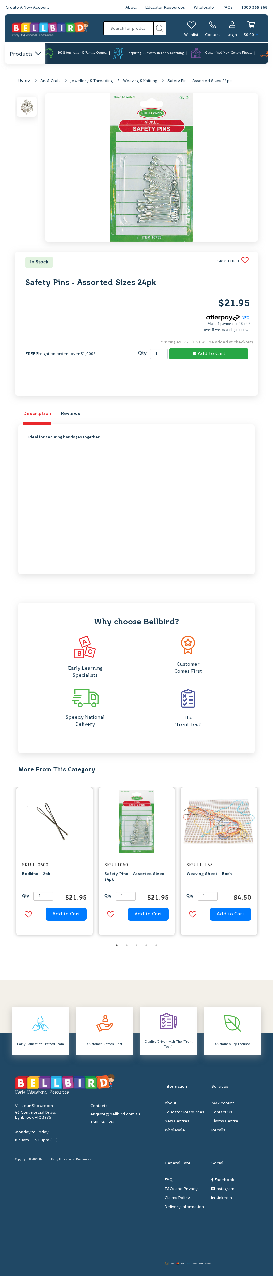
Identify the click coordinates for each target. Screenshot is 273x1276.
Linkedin (223, 1198)
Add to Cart (210, 353)
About (131, 8)
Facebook (224, 1180)
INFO (245, 318)
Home (24, 81)
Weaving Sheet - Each (209, 874)
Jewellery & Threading (91, 81)
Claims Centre (224, 1121)
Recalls (218, 1130)
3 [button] (136, 945)
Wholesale (204, 8)
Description (37, 413)
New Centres (177, 1121)
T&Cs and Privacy (181, 1189)
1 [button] (116, 945)
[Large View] (26, 107)
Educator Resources (165, 8)
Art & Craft (50, 81)
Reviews (70, 413)
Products (21, 54)
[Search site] (159, 28)
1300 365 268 (254, 8)
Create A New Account (27, 8)
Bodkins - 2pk (36, 874)
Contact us (100, 1106)
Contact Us (221, 1112)
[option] (54, 863)
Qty (142, 353)
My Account (222, 1103)
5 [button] (156, 945)
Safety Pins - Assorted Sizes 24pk (199, 81)
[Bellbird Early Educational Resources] (50, 28)
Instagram (224, 1189)
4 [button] (146, 945)
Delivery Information (184, 1207)
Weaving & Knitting (140, 81)
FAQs (228, 8)
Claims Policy (177, 1198)
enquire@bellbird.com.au (115, 1114)
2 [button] (126, 945)
